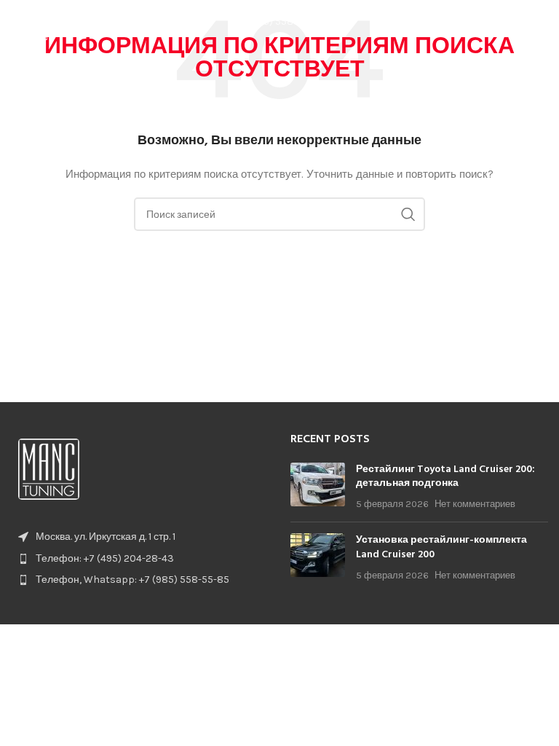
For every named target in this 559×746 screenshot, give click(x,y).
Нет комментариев (475, 503)
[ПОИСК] (408, 214)
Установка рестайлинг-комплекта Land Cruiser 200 (441, 547)
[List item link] (139, 559)
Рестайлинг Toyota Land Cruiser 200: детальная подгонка (445, 476)
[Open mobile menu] (540, 21)
